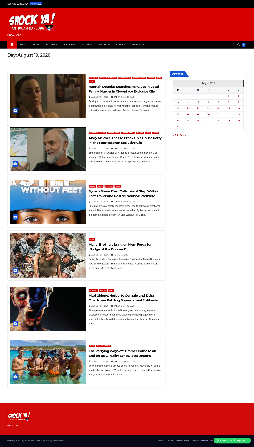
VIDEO (92, 81)
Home (160, 441)
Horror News (124, 78)
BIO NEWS (70, 44)
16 (238, 108)
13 (208, 108)
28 (218, 120)
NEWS (36, 44)
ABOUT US (138, 44)
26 (198, 120)
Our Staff (169, 441)
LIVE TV (120, 44)
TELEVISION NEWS (104, 346)
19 (198, 114)
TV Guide (104, 44)
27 (208, 120)
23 (238, 114)
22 (228, 114)
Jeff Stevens (121, 255)
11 (188, 108)
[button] (238, 44)
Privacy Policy (182, 441)
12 (198, 108)
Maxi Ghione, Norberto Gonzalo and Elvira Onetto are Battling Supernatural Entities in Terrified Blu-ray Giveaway (123, 300)
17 (178, 114)
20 (208, 114)
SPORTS (87, 44)
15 (228, 108)
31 (178, 126)
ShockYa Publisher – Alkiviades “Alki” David (210, 441)
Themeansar (58, 441)
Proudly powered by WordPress (21, 441)
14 (218, 108)
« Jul (175, 135)
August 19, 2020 (100, 97)
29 (228, 120)
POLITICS (51, 44)
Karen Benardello (124, 97)
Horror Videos (139, 78)
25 (188, 120)
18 (188, 114)
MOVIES (151, 78)
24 (178, 120)
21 (218, 114)
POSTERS (109, 186)
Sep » (183, 135)
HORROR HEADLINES (108, 78)
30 (238, 120)
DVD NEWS (93, 78)
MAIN (23, 44)
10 (178, 108)
